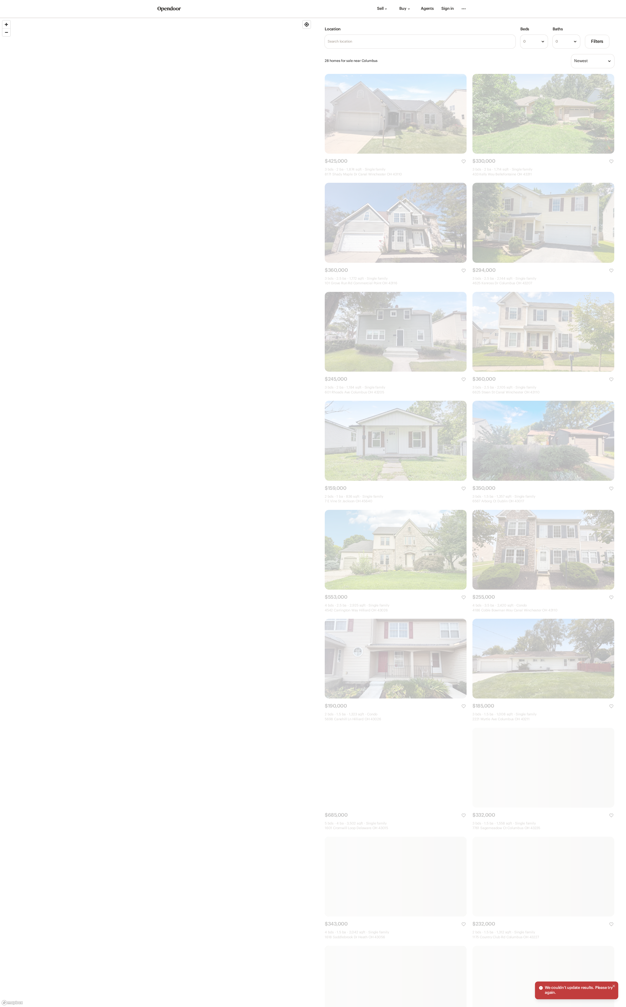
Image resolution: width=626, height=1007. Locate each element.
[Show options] (543, 42)
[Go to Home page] (169, 8)
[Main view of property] (396, 114)
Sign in (447, 9)
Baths (558, 29)
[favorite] (464, 161)
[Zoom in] (6, 24)
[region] (156, 512)
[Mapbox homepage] (12, 1003)
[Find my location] (307, 24)
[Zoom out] (6, 32)
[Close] (613, 986)
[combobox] (534, 41)
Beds (524, 29)
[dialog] (576, 990)
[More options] (464, 9)
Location (333, 29)
